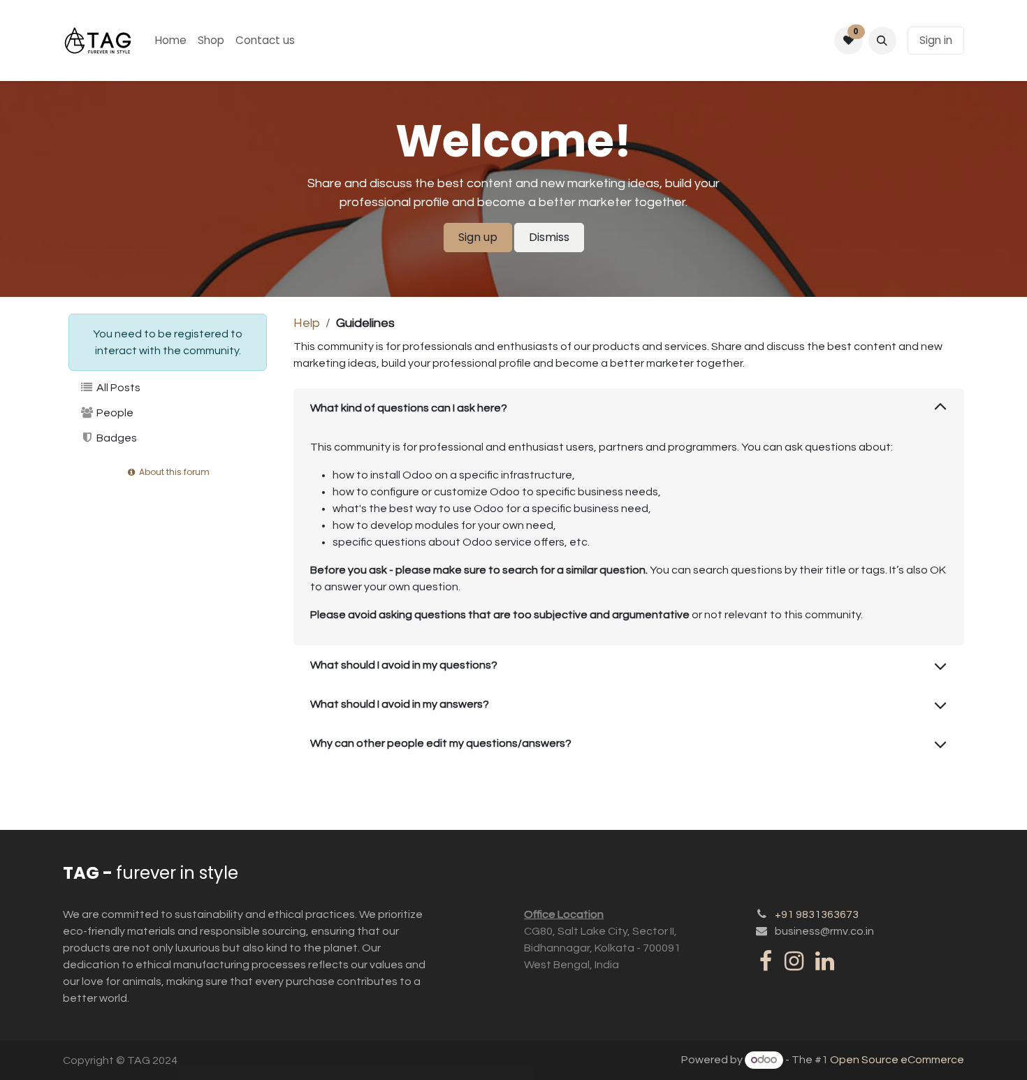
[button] (882, 40)
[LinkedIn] (825, 961)
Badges (115, 438)
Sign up (477, 237)
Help (306, 323)
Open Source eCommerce (897, 1059)
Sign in (935, 40)
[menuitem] (171, 40)
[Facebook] (766, 961)
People (113, 412)
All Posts (117, 387)
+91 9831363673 (817, 914)
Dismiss (549, 237)
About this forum (173, 472)
